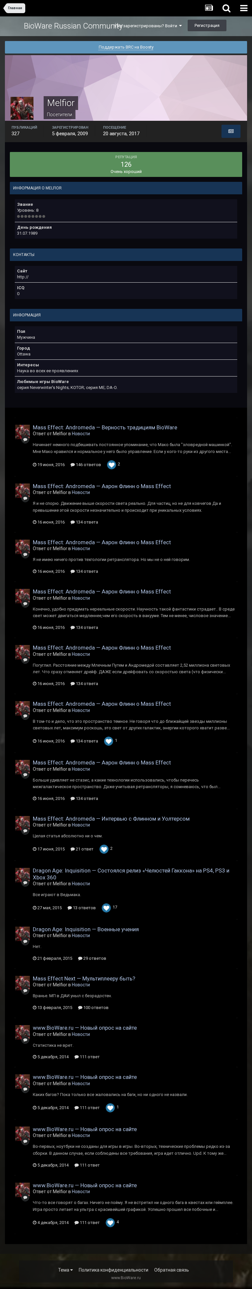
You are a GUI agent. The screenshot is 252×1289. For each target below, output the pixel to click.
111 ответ (89, 1056)
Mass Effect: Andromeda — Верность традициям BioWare (105, 427)
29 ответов (94, 958)
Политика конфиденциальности (113, 1270)
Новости (81, 433)
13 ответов (84, 907)
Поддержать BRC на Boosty (126, 47)
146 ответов (88, 464)
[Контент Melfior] (231, 131)
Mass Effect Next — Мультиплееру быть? (84, 978)
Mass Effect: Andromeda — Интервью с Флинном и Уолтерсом (111, 818)
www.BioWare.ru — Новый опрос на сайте (85, 1027)
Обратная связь (171, 1270)
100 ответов (95, 1007)
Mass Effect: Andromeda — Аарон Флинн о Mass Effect (102, 486)
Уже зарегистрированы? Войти (146, 25)
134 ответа (86, 522)
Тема (64, 1270)
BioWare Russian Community (73, 26)
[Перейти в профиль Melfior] (22, 432)
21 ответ (84, 849)
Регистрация (207, 25)
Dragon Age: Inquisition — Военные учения (86, 929)
